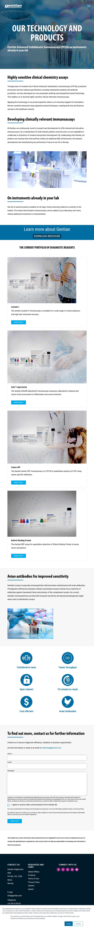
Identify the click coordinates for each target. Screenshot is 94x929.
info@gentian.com (14, 896)
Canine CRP (15, 467)
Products (31, 875)
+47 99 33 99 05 (14, 903)
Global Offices (33, 872)
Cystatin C (15, 306)
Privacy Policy (34, 882)
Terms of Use (33, 879)
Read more (18, 322)
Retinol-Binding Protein (21, 540)
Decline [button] (78, 924)
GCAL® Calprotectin (19, 387)
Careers (31, 886)
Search (31, 889)
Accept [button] (68, 924)
